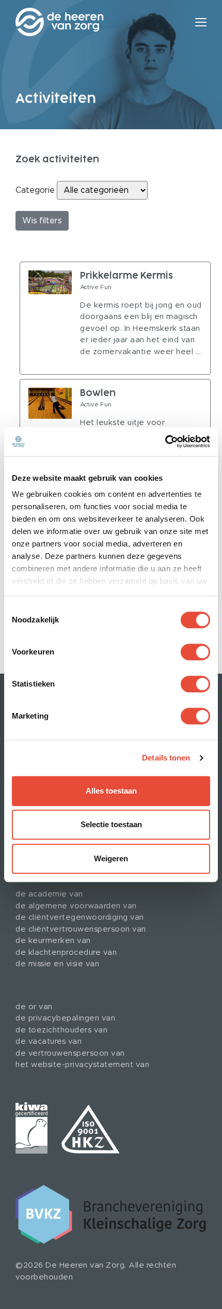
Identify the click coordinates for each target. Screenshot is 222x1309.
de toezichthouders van (61, 1030)
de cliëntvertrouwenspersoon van (80, 929)
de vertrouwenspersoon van (70, 1053)
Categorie (35, 190)
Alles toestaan (111, 790)
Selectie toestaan (111, 824)
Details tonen (166, 757)
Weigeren (111, 858)
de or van (34, 1007)
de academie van (49, 894)
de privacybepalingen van (65, 1018)
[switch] (195, 652)
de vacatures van (48, 1041)
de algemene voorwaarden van (76, 906)
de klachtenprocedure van (66, 952)
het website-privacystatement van (82, 1065)
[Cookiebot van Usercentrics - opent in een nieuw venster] (165, 441)
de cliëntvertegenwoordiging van (79, 917)
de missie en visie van (57, 964)
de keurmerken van (53, 941)
